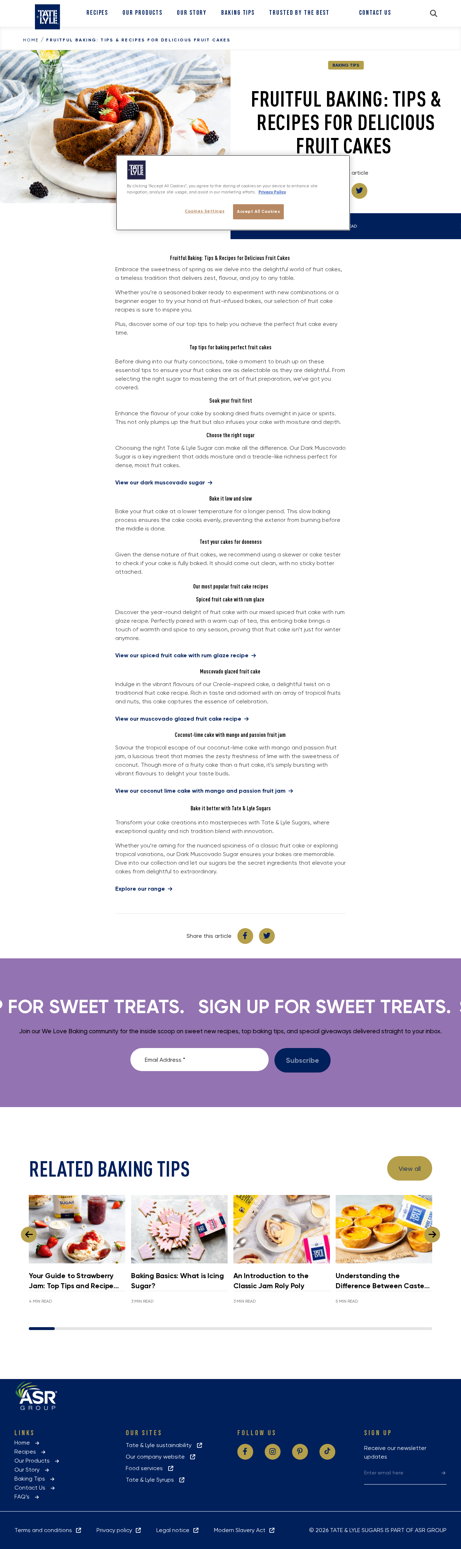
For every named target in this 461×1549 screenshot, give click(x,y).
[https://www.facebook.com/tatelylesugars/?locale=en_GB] (245, 1452)
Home (31, 39)
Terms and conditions (44, 1530)
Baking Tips (238, 13)
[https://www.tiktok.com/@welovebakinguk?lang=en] (327, 1452)
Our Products (142, 13)
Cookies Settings (204, 211)
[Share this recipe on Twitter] (359, 191)
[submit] (443, 1472)
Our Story (192, 13)
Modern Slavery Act (241, 1530)
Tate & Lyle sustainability (161, 1445)
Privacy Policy (272, 191)
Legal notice (174, 1530)
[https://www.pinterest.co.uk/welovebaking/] (300, 1452)
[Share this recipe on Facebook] (245, 936)
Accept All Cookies (258, 211)
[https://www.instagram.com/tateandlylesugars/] (273, 1452)
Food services (146, 1468)
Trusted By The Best (299, 13)
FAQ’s (24, 1496)
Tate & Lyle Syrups (152, 1479)
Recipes (97, 13)
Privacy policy (116, 1530)
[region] (233, 192)
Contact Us (375, 13)
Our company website (157, 1456)
